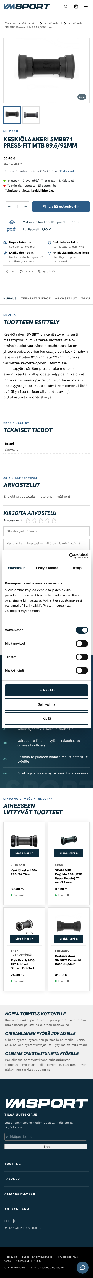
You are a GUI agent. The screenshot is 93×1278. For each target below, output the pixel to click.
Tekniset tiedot (36, 298)
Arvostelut (66, 298)
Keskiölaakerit (52, 23)
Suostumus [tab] (17, 568)
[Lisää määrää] (25, 207)
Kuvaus (10, 298)
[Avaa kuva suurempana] (82, 45)
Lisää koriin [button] (24, 852)
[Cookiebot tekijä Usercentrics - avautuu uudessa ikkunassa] (69, 556)
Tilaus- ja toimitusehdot (37, 1256)
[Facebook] (14, 1221)
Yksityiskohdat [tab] (46, 568)
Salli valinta (46, 704)
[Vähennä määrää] (9, 207)
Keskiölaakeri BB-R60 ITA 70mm (24, 872)
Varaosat (11, 23)
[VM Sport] (27, 6)
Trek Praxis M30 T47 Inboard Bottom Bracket (23, 964)
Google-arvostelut (28, 1227)
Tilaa (46, 1147)
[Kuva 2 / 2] (31, 115)
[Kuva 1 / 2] (12, 115)
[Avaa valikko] (85, 6)
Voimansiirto (30, 23)
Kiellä (46, 718)
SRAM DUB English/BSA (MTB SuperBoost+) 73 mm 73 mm (68, 876)
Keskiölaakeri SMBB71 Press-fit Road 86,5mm (68, 960)
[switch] (82, 643)
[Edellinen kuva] (11, 70)
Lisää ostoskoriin (64, 206)
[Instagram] (6, 1221)
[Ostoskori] (76, 6)
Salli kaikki (46, 690)
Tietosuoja (10, 1256)
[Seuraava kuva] (82, 70)
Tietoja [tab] (76, 568)
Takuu (86, 298)
